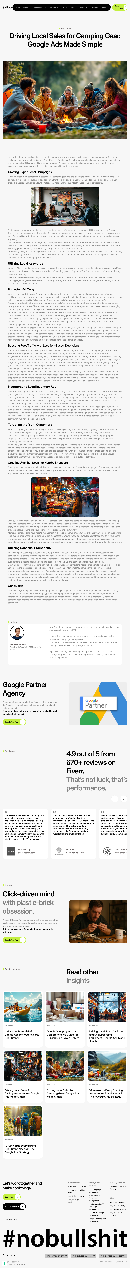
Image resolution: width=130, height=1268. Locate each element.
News (73, 7)
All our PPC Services (117, 1202)
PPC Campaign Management (95, 1191)
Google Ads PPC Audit (76, 1196)
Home (17, 7)
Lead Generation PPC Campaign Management (97, 1206)
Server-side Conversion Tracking (118, 1188)
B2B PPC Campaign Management (96, 1214)
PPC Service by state (118, 1209)
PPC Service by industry (116, 1214)
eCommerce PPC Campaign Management (95, 1198)
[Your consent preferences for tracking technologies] (4, 1263)
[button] (26, 7)
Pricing (65, 7)
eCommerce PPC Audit (77, 1187)
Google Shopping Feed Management (97, 1220)
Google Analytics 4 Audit (75, 1200)
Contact (104, 7)
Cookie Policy (121, 1262)
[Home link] (7, 7)
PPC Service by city (117, 1206)
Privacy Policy (106, 1262)
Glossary (94, 7)
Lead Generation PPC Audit (76, 1191)
